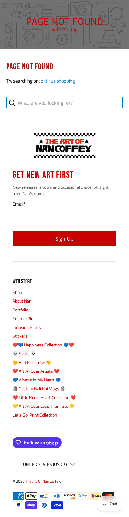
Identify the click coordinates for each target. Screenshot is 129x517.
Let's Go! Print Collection (35, 415)
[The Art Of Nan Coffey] (64, 146)
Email (19, 204)
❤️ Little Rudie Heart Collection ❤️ (44, 397)
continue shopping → (59, 80)
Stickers (20, 336)
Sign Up (64, 238)
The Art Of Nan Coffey (43, 481)
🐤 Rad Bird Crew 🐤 (32, 362)
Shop (17, 292)
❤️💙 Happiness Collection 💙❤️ (43, 344)
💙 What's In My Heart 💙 (37, 379)
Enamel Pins (24, 318)
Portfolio (20, 309)
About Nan (22, 301)
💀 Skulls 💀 (24, 353)
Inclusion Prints (27, 327)
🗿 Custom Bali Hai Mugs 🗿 (39, 388)
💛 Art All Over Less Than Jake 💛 (44, 406)
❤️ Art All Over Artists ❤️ (36, 371)
